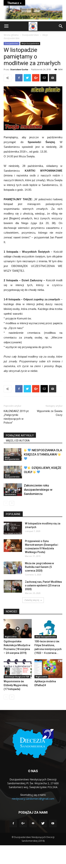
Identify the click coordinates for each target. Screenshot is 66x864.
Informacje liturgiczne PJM (17, 676)
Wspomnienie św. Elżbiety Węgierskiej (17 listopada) (16, 685)
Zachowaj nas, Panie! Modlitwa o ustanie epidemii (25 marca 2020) (43, 585)
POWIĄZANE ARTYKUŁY (20, 435)
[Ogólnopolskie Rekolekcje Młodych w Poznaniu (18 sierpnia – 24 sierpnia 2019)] (18, 628)
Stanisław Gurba (19, 69)
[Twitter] (43, 823)
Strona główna (11, 34)
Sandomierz (10, 494)
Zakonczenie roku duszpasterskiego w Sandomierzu (38, 490)
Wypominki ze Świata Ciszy (49, 413)
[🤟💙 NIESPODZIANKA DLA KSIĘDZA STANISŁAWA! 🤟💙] (13, 454)
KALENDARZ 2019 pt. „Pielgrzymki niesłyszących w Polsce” (16, 416)
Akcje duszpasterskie (30, 43)
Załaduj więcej (31, 600)
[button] (61, 26)
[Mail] (33, 823)
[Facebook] (13, 823)
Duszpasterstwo (30, 34)
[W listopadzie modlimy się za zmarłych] (13, 528)
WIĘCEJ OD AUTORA (18, 440)
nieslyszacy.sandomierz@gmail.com (33, 798)
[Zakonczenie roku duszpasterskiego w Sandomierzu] (13, 489)
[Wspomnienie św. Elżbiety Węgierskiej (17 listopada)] (18, 668)
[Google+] (23, 823)
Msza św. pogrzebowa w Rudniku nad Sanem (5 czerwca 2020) (39, 567)
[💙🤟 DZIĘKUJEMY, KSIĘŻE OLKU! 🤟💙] (13, 472)
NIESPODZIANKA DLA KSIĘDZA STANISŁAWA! (43, 452)
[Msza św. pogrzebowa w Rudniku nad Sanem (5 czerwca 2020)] (13, 567)
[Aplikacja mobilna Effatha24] (48, 668)
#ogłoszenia (10, 636)
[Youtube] (52, 823)
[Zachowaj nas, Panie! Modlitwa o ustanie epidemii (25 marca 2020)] (13, 586)
